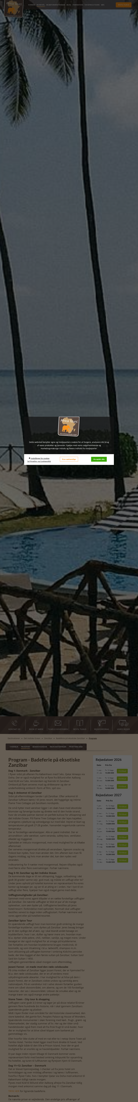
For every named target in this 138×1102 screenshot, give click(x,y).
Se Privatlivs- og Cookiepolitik (39, 461)
